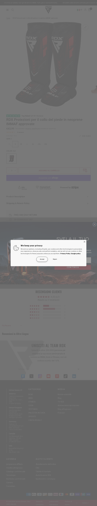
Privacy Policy (65, 253)
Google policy (75, 253)
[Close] (84, 241)
